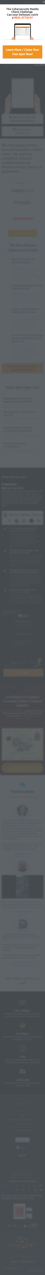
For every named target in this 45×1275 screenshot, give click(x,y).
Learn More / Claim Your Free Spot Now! (22, 52)
